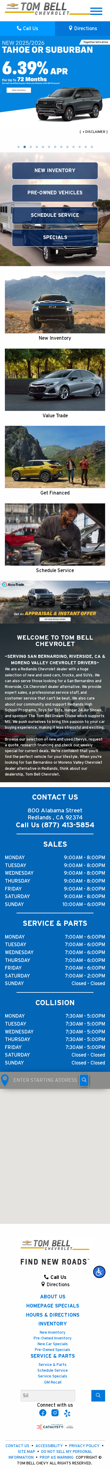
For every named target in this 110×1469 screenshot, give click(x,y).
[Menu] (96, 12)
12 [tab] (85, 147)
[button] (99, 1272)
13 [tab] (91, 147)
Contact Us (18, 1446)
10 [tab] (73, 147)
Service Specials (52, 1376)
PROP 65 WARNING (57, 1458)
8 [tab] (61, 147)
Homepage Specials (52, 1306)
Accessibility (49, 1446)
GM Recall (52, 1382)
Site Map (27, 1452)
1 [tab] (18, 147)
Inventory (52, 1323)
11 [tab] (79, 147)
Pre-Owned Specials (52, 1350)
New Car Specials (53, 1344)
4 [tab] (36, 147)
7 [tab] (55, 147)
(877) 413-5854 (68, 825)
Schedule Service (52, 1371)
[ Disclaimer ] (94, 132)
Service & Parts (53, 1356)
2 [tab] (24, 147)
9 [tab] (67, 147)
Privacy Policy (85, 1446)
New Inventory (52, 1333)
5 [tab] (42, 147)
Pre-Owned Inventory (53, 1338)
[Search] (98, 1395)
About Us (52, 1296)
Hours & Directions (52, 1315)
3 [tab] (30, 147)
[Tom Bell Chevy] (24, 8)
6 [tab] (48, 147)
